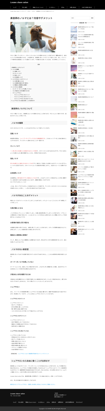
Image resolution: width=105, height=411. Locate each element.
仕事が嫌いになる (18, 81)
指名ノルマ (16, 75)
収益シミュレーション (31, 402)
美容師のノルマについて (17, 67)
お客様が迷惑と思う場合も (20, 83)
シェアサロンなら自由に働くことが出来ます (23, 100)
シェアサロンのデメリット (22, 96)
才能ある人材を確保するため (21, 91)
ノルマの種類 (15, 69)
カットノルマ (17, 73)
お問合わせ (60, 402)
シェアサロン (17, 93)
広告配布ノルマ (18, 77)
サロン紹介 (21, 402)
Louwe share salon (19, 2)
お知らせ (54, 402)
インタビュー (41, 402)
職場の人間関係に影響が (20, 85)
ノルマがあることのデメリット (19, 79)
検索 (92, 18)
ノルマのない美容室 (16, 87)
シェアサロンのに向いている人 (23, 98)
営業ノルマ (16, 71)
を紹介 (35, 353)
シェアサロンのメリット (22, 94)
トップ (14, 402)
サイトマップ (79, 402)
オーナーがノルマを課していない (22, 89)
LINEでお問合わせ (69, 402)
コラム (48, 402)
